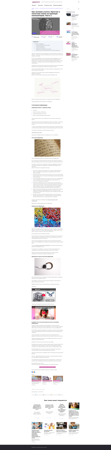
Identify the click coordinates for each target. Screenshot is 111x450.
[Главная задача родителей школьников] (47, 378)
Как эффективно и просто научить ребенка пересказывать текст (75, 55)
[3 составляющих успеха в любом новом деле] (58, 378)
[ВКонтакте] (32, 372)
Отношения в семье (48, 5)
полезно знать (38, 389)
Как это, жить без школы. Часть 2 (75, 24)
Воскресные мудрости (57, 5)
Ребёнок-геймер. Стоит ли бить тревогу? (74, 431)
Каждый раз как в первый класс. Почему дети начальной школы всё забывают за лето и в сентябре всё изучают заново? (74, 413)
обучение (33, 389)
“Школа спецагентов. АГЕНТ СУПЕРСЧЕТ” (42, 245)
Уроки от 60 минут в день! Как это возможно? (61, 431)
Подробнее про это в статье (37, 132)
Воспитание (40, 5)
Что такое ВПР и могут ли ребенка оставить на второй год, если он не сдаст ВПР (75, 34)
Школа (43, 389)
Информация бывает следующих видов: (43, 45)
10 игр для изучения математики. (48, 431)
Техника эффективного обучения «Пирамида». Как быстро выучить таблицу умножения (75, 45)
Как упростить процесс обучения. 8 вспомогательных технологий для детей (36, 382)
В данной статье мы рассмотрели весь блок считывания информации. (48, 50)
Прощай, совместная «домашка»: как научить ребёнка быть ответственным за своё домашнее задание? (62, 408)
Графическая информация (40, 47)
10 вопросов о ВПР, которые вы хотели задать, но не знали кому (49, 407)
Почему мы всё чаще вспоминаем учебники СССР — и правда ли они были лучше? (37, 407)
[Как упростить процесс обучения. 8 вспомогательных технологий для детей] (37, 378)
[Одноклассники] (33, 372)
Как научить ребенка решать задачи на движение (75, 15)
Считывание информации (39, 43)
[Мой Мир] (34, 372)
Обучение (34, 5)
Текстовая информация (40, 46)
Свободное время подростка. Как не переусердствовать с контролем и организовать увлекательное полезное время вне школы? (36, 434)
